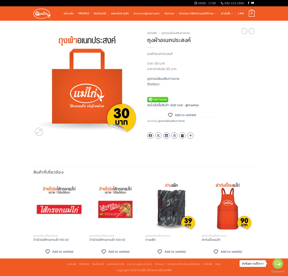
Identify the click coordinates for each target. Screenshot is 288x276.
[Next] (253, 218)
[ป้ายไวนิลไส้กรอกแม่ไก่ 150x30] (59, 206)
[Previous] (33, 218)
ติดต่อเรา (153, 84)
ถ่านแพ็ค (150, 240)
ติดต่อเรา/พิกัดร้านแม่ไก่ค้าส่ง (196, 13)
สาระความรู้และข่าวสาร (146, 13)
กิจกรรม (169, 13)
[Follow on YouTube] (252, 3)
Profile (83, 13)
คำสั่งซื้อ (225, 13)
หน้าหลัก (69, 13)
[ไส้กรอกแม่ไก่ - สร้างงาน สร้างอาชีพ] (42, 14)
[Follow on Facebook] (248, 3)
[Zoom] (39, 132)
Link (241, 13)
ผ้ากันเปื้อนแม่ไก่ (211, 240)
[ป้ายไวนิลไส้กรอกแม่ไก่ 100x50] (115, 206)
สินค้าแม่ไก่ (100, 13)
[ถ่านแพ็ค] (171, 206)
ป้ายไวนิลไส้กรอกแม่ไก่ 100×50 (107, 240)
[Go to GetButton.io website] (278, 271)
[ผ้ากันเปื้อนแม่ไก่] (228, 206)
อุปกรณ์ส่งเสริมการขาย (175, 33)
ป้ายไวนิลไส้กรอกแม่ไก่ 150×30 (51, 240)
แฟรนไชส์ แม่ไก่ (120, 13)
